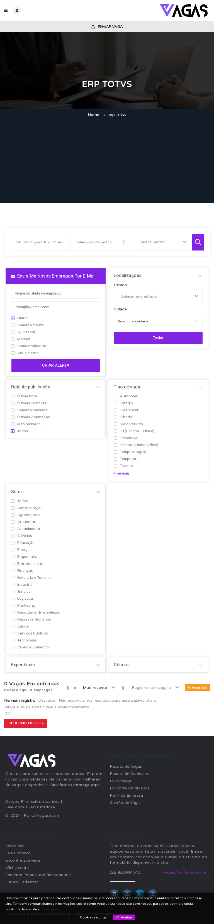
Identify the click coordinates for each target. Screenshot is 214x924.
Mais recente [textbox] (95, 687)
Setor (16, 491)
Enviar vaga (110, 27)
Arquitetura (27, 522)
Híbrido (126, 417)
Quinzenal (26, 332)
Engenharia (27, 557)
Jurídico (24, 592)
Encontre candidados (130, 788)
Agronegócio (28, 515)
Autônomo (129, 396)
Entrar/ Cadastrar (21, 882)
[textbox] (153, 242)
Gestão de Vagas (126, 802)
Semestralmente (31, 346)
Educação (26, 543)
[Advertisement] (107, 161)
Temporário (130, 459)
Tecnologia (26, 640)
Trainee (126, 466)
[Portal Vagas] (158, 10)
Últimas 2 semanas (33, 417)
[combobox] (161, 242)
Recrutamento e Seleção (38, 612)
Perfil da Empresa (126, 795)
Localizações (128, 275)
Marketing (26, 605)
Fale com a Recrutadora (30, 807)
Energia (24, 550)
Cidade (120, 309)
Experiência (23, 664)
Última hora (27, 396)
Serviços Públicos (32, 633)
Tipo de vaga (127, 387)
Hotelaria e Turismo (34, 578)
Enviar (158, 338)
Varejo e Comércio (33, 647)
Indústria (25, 585)
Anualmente (28, 353)
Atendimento (28, 529)
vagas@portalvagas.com (186, 872)
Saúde (23, 626)
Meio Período (131, 424)
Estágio (126, 403)
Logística (25, 598)
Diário (22, 318)
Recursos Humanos (34, 619)
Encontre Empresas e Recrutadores (38, 874)
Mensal (23, 339)
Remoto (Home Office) (139, 445)
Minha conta (17, 867)
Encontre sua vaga (22, 860)
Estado (120, 285)
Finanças (25, 571)
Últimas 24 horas (31, 403)
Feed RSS (199, 688)
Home (93, 114)
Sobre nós (14, 845)
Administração (30, 508)
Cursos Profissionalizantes (32, 801)
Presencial (129, 438)
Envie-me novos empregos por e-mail (56, 276)
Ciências (24, 536)
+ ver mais (122, 473)
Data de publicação (30, 387)
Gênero (121, 664)
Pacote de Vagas (126, 766)
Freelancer (129, 410)
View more (50, 909)
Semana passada (32, 410)
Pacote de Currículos (129, 773)
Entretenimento (31, 564)
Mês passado (29, 424)
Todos (22, 431)
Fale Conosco (18, 853)
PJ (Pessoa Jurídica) (137, 431)
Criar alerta (55, 365)
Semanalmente (30, 325)
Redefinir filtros (26, 723)
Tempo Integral (133, 452)
